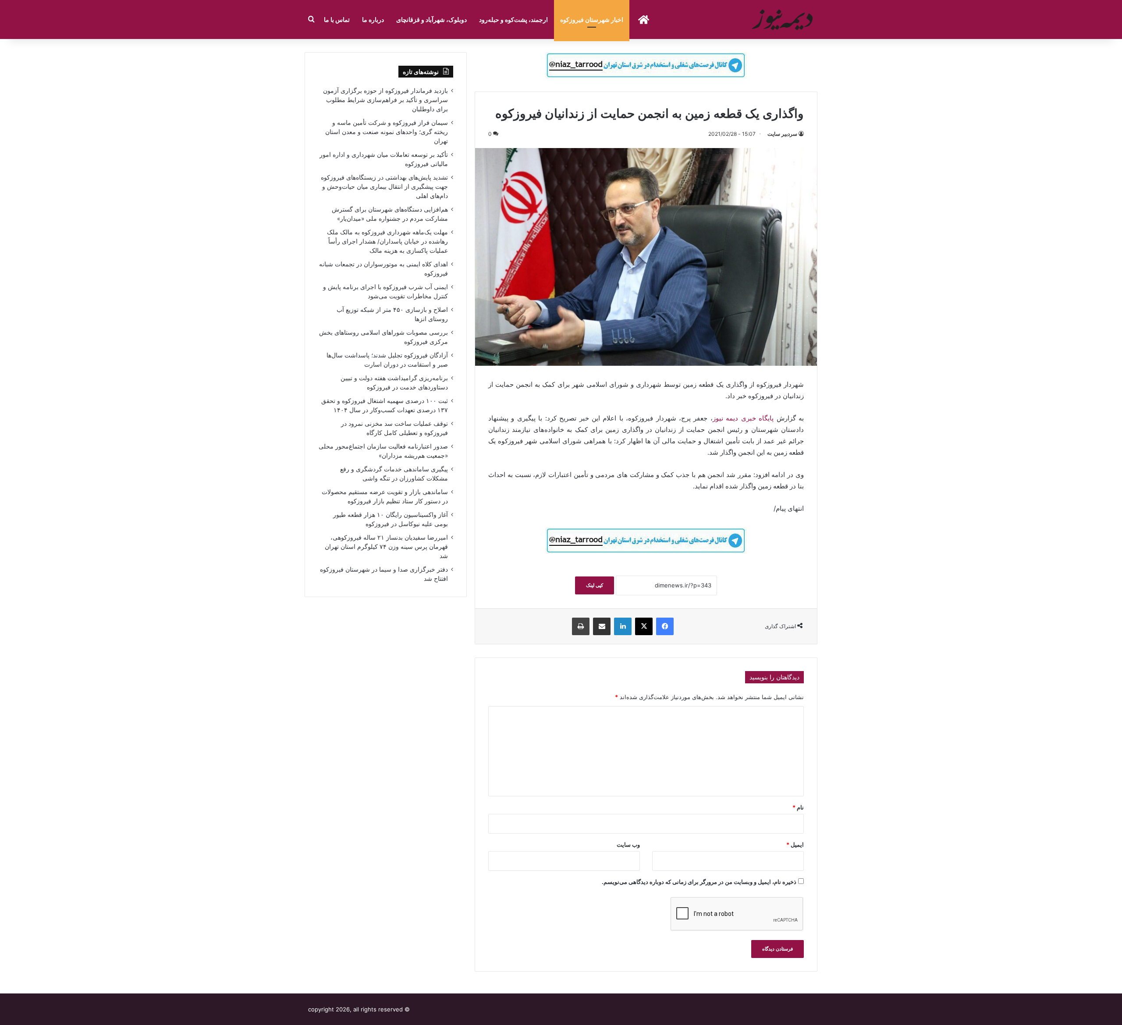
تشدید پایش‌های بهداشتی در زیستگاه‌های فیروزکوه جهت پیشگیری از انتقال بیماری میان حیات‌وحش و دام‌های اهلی (384, 186)
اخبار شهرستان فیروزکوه (591, 19)
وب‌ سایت (628, 844)
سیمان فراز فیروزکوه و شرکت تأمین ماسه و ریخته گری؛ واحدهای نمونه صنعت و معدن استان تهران (386, 132)
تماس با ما (337, 19)
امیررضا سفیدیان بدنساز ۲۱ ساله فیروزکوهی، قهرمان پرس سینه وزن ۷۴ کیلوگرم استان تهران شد (386, 546)
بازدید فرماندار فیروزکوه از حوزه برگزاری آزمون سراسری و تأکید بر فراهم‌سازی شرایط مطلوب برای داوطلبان (385, 100)
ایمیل (795, 844)
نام (798, 807)
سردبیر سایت (782, 134)
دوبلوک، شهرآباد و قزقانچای (431, 19)
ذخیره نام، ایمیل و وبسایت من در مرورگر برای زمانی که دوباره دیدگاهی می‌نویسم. (699, 881)
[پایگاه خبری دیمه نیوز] (783, 19)
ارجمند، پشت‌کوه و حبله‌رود (513, 19)
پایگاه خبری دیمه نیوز (743, 418)
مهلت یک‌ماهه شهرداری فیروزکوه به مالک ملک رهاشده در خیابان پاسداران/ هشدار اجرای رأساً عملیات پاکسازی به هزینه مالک (387, 241)
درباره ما (373, 19)
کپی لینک (594, 585)
